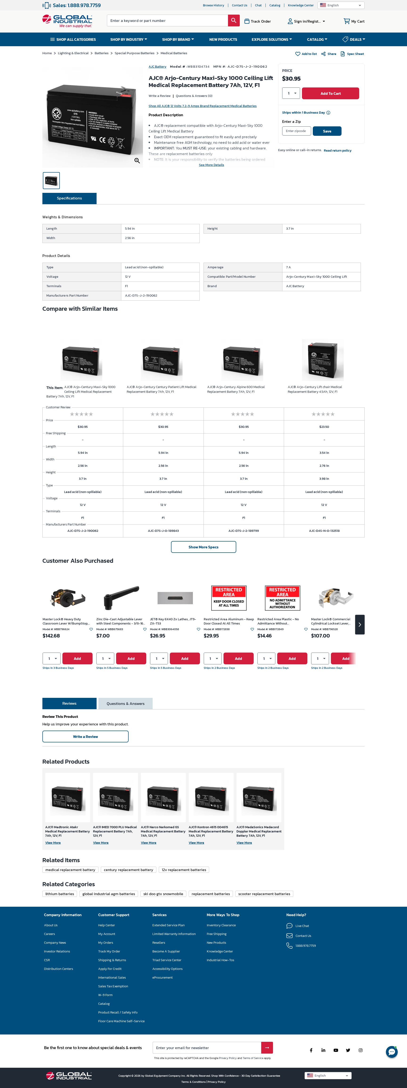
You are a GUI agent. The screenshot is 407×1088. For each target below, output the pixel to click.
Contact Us (239, 5)
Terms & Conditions (194, 1082)
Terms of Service (253, 1058)
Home (47, 53)
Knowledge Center (301, 5)
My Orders (105, 942)
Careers (49, 933)
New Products (216, 942)
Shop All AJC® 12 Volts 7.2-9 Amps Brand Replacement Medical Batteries (203, 105)
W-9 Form (105, 995)
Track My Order (109, 951)
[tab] (69, 198)
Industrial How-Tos (220, 960)
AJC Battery (157, 66)
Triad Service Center (166, 960)
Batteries (102, 53)
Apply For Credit (110, 968)
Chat (258, 5)
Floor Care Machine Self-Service (121, 1021)
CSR (47, 960)
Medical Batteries (174, 53)
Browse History (213, 5)
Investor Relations (57, 951)
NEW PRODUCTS (223, 39)
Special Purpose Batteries (135, 53)
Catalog (274, 5)
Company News (55, 942)
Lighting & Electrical (73, 53)
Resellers (158, 942)
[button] (341, 5)
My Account (106, 933)
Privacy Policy (228, 1058)
